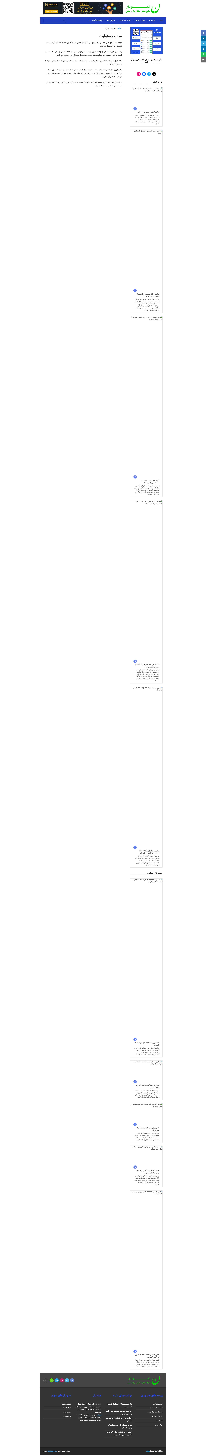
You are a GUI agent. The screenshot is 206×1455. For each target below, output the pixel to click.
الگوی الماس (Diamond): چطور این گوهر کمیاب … (147, 1355)
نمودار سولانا (67, 1412)
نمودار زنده (111, 20)
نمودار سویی (67, 1416)
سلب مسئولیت (158, 1404)
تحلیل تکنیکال (140, 20)
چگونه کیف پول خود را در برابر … (147, 112)
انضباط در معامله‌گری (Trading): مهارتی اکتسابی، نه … (147, 665)
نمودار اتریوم (67, 1407)
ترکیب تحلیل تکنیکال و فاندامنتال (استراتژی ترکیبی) (147, 295)
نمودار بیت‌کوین (66, 1404)
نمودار (99, 1415)
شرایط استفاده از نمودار (155, 1412)
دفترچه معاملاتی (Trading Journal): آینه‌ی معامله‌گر (149, 852)
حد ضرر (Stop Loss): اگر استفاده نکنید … (146, 1043)
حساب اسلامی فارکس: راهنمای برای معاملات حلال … (148, 1171)
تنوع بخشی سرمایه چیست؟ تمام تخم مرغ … (147, 1129)
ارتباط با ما (159, 1420)
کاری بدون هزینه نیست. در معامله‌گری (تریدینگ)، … (149, 481)
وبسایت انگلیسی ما (95, 20)
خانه (161, 20)
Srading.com (52, 1451)
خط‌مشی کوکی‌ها (157, 1416)
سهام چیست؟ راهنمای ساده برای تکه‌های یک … (147, 1086)
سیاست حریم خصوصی (155, 1407)
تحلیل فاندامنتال (124, 20)
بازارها (153, 20)
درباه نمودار (159, 1425)
